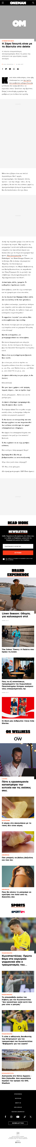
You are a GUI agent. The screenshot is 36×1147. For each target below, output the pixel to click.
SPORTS (18, 905)
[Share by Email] (17, 69)
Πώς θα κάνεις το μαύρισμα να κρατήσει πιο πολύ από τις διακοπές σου (16, 894)
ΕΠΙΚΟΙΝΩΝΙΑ (18, 1094)
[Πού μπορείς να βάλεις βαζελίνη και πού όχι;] (18, 842)
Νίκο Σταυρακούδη (14, 255)
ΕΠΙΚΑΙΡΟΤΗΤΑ (8, 1073)
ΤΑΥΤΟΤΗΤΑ (18, 1098)
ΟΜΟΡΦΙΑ (5, 855)
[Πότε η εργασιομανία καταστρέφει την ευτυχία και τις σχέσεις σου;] (18, 761)
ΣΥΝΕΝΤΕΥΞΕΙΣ (8, 41)
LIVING (4, 778)
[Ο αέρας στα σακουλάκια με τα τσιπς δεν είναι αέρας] (18, 807)
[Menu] (3, 2)
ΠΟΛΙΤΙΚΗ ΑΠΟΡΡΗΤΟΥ (18, 1111)
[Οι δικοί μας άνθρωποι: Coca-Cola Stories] (18, 707)
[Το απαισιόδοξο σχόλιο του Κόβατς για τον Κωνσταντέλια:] (18, 981)
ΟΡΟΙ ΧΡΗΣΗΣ (18, 1107)
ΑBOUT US (18, 1103)
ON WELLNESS (18, 732)
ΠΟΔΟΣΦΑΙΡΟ (7, 953)
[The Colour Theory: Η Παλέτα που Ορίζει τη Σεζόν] (18, 636)
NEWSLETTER (18, 1123)
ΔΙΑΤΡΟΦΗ (6, 820)
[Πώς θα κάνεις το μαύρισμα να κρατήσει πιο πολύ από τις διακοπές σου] (18, 876)
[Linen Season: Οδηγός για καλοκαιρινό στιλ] (18, 596)
